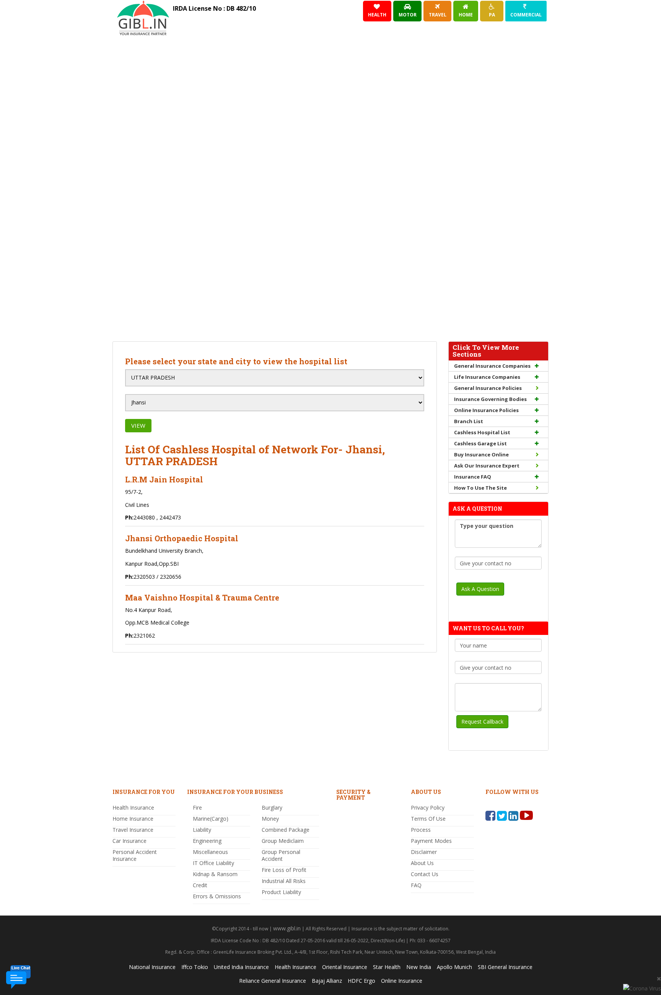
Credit (200, 885)
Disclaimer (424, 851)
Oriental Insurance (344, 967)
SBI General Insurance (505, 967)
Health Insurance (133, 807)
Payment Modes (431, 840)
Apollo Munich (454, 967)
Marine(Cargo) (210, 818)
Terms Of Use (428, 818)
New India (418, 967)
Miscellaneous (210, 851)
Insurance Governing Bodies (490, 399)
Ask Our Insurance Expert (486, 465)
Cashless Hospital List (482, 432)
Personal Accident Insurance (134, 855)
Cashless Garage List (480, 443)
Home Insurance (132, 818)
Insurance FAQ (472, 476)
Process (421, 829)
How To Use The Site (480, 487)
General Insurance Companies (492, 365)
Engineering (207, 840)
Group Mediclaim (283, 840)
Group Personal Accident (281, 855)
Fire (197, 807)
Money (270, 818)
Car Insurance (129, 840)
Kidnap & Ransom (215, 874)
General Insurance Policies (488, 388)
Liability (202, 829)
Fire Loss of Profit (284, 869)
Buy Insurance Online (481, 454)
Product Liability (281, 892)
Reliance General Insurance (272, 980)
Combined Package (285, 829)
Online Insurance (401, 980)
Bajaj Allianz (327, 980)
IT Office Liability (213, 863)
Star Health (387, 967)
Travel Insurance (132, 829)
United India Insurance (241, 967)
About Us (422, 863)
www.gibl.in (287, 928)
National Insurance (152, 967)
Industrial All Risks (284, 881)
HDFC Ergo (361, 980)
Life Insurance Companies (487, 376)
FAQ (416, 885)
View (138, 425)
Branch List (468, 421)
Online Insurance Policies (486, 410)
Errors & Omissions (217, 896)
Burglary (272, 807)
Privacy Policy (427, 807)
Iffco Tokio (194, 967)
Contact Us (424, 874)
